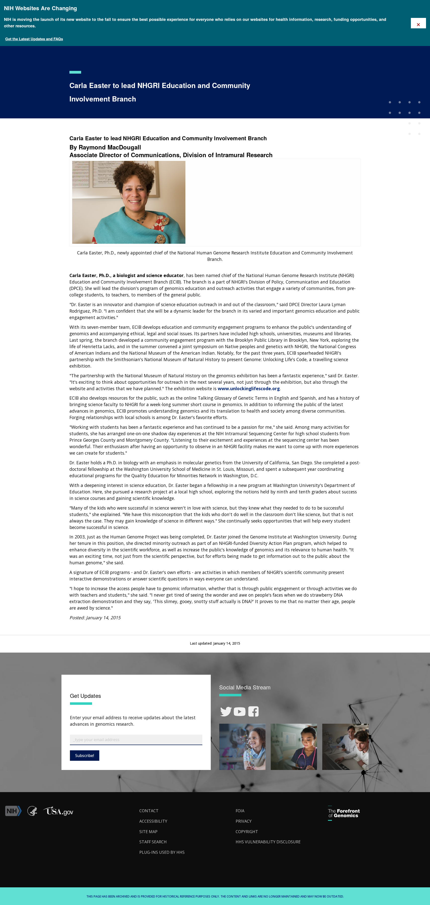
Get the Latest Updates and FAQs (34, 39)
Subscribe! (84, 755)
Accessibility (153, 821)
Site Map (148, 831)
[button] (58, 814)
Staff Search (153, 842)
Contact (149, 810)
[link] (226, 711)
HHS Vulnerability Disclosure (268, 842)
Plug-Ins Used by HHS (162, 852)
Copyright (247, 831)
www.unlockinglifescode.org (249, 388)
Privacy (244, 821)
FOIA (240, 810)
